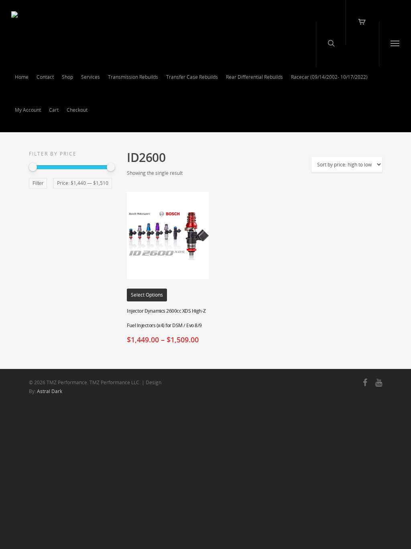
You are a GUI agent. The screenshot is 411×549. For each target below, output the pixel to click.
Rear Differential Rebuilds (254, 77)
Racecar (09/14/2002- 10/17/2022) (329, 77)
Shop (67, 77)
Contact (45, 77)
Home (21, 77)
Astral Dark (49, 391)
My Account (28, 110)
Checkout (77, 110)
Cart (54, 110)
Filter (38, 183)
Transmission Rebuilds (133, 77)
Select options (147, 294)
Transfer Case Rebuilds (192, 77)
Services (90, 77)
